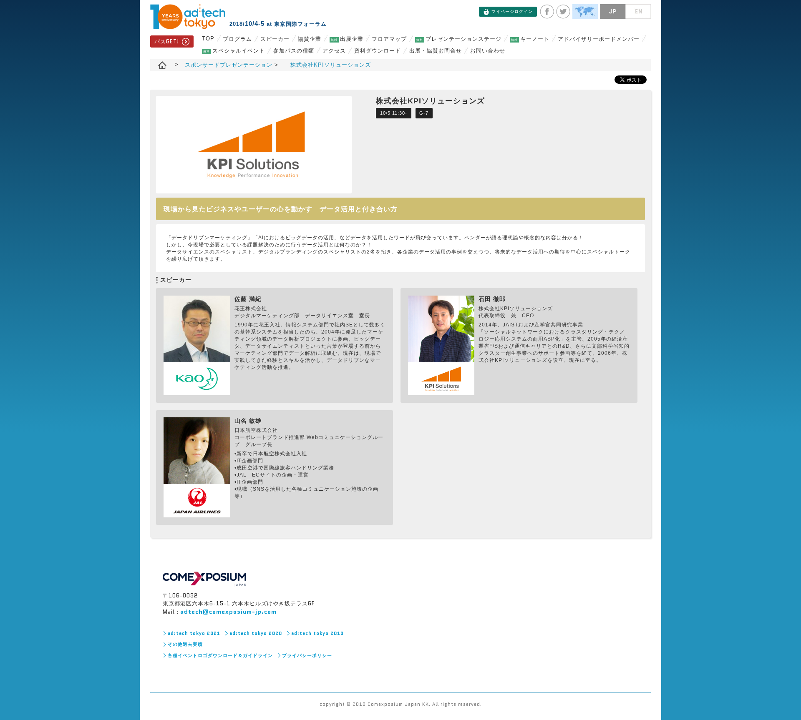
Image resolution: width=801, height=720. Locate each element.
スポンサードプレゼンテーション (230, 65)
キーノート (530, 39)
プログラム (237, 39)
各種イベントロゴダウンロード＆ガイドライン (220, 655)
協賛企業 (309, 39)
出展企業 (347, 39)
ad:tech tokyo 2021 (194, 633)
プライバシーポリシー (307, 655)
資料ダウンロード (377, 51)
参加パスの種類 (293, 51)
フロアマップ (389, 39)
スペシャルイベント (234, 51)
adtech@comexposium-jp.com (228, 611)
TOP (208, 38)
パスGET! (166, 41)
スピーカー (275, 39)
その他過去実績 (185, 644)
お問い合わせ (487, 51)
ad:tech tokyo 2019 (317, 633)
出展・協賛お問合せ (435, 51)
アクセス (334, 51)
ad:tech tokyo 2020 (255, 633)
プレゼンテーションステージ (458, 39)
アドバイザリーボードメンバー (599, 39)
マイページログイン (512, 11)
